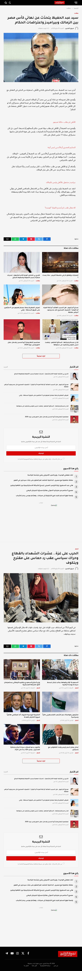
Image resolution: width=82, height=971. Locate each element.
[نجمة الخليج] (63, 2)
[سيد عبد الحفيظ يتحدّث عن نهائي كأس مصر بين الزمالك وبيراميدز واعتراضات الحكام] (41, 57)
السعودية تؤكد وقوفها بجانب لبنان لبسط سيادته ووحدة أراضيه (62, 684)
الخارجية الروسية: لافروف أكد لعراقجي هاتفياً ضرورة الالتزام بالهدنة (23, 716)
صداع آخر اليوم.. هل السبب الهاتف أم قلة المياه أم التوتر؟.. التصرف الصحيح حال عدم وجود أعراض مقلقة (60, 310)
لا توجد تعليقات (42, 28)
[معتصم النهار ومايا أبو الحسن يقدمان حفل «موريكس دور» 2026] (22, 329)
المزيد (6, 367)
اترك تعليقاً (41, 356)
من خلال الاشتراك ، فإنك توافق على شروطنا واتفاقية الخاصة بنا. (40, 459)
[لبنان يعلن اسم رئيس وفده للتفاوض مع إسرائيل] (60, 734)
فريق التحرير (69, 28)
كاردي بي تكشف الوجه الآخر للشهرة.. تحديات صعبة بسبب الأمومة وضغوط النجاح (23, 277)
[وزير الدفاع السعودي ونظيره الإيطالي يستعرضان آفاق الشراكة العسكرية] (22, 669)
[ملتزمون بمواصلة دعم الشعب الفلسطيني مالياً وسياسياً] (60, 702)
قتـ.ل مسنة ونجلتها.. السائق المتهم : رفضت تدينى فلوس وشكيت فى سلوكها (61, 344)
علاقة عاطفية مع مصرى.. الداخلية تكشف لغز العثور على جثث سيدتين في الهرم (43, 480)
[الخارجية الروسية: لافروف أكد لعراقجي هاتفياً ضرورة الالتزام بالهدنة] (22, 702)
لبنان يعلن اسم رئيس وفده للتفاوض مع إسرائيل (63, 749)
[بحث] (6, 2)
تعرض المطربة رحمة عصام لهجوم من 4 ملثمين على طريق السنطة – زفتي (22, 309)
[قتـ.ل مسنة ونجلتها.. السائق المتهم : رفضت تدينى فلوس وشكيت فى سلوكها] (60, 329)
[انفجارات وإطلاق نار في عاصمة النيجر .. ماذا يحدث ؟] (60, 262)
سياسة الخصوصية (28, 459)
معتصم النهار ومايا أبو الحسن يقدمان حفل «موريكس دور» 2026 (24, 344)
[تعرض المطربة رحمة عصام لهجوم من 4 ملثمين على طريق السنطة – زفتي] (22, 294)
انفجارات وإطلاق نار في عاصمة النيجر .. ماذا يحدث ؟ (60, 277)
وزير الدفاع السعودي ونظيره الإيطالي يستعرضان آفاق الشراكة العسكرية (22, 684)
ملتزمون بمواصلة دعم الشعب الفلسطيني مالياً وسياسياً (60, 716)
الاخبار (76, 549)
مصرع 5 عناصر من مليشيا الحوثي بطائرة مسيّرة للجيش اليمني (49, 491)
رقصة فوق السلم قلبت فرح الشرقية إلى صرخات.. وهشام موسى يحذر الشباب (44, 496)
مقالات (76, 13)
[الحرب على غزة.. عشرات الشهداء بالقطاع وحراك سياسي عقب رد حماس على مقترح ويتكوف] (41, 597)
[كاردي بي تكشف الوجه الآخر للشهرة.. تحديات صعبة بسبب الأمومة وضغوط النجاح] (22, 262)
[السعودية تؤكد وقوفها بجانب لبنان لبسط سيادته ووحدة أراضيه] (60, 669)
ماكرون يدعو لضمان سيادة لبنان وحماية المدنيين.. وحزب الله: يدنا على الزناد (25, 749)
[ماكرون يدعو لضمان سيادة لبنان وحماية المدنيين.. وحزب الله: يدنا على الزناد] (22, 734)
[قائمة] (76, 2)
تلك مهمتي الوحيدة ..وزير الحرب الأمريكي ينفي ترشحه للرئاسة (50, 475)
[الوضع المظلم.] (9, 3)
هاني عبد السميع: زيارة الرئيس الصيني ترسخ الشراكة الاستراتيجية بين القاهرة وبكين (41, 485)
